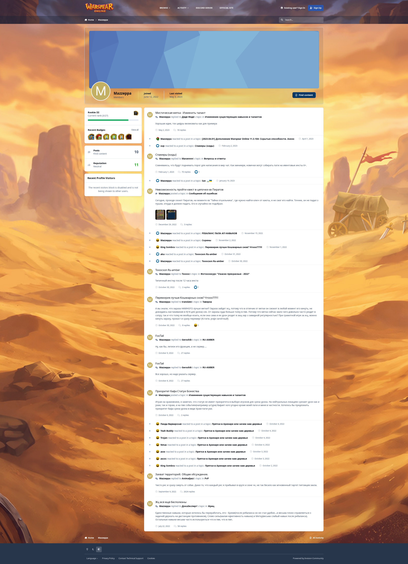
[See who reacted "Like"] (196, 171)
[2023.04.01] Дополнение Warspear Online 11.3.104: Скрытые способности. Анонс (248, 138)
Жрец (211, 506)
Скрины (206, 240)
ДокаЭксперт (189, 506)
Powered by (308, 558)
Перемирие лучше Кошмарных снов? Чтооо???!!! (233, 247)
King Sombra (167, 247)
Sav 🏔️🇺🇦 (207, 180)
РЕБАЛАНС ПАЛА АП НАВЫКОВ (219, 233)
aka (162, 254)
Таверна (207, 301)
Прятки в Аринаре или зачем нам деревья (237, 423)
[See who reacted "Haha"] (195, 325)
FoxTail (159, 336)
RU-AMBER (208, 339)
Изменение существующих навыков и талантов (233, 116)
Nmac (163, 444)
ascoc (163, 458)
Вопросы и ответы (215, 158)
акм (162, 451)
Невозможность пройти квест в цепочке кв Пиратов (189, 189)
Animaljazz (188, 478)
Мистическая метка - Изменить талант (180, 113)
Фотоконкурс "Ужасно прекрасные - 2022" (225, 273)
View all (134, 129)
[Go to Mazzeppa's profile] (150, 115)
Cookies (151, 558)
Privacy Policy (108, 558)
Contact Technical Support (131, 558)
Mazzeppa (164, 116)
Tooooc (186, 273)
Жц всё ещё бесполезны (170, 502)
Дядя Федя (188, 116)
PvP (207, 478)
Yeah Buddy (166, 430)
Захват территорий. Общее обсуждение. (181, 474)
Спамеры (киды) (204, 145)
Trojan (163, 437)
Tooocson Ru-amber (206, 254)
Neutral (97, 166)
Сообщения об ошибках (203, 193)
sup (162, 145)
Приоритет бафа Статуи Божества (177, 391)
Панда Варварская (171, 423)
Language (92, 558)
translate (187, 301)
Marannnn (187, 158)
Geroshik (187, 339)
